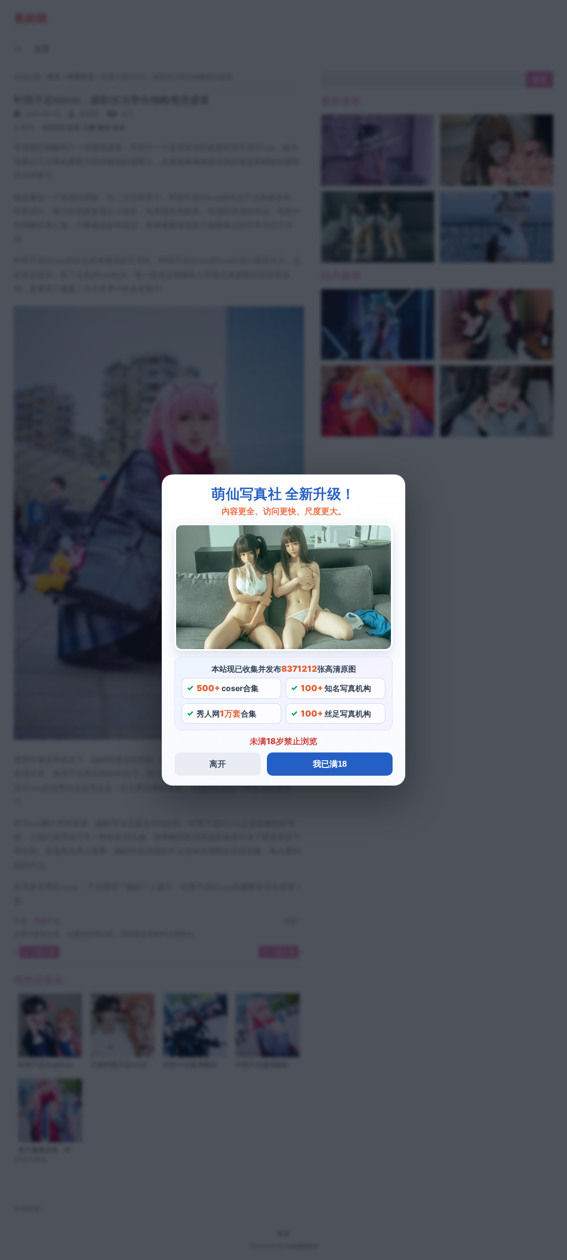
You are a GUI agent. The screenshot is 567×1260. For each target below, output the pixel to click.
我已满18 (330, 763)
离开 (217, 763)
